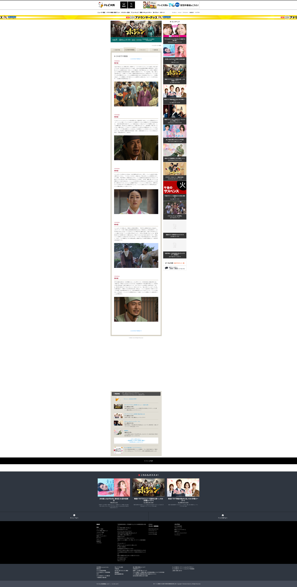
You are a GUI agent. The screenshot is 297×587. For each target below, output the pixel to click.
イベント (179, 12)
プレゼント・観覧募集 (153, 526)
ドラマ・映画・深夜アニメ (102, 530)
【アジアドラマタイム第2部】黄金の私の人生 (134, 414)
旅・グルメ (99, 537)
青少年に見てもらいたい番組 (121, 570)
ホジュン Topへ (74, 518)
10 (139, 59)
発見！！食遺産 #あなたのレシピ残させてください (128, 555)
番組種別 (117, 572)
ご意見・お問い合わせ (177, 570)
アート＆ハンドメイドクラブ (180, 533)
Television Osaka (186, 583)
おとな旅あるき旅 (121, 559)
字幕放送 (117, 569)
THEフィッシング (121, 560)
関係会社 (99, 569)
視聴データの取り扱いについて (140, 570)
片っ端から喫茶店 (121, 547)
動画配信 (192, 12)
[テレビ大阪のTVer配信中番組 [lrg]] (171, 7)
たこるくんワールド (152, 532)
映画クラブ (177, 531)
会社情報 (103, 567)
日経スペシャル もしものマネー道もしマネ (127, 545)
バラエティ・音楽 (100, 532)
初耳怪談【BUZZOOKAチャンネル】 (125, 548)
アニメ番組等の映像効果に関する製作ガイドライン (144, 574)
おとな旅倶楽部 (178, 526)
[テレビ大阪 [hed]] (106, 5)
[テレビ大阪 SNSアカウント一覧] (174, 264)
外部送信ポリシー (137, 569)
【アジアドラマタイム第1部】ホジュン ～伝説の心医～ (136, 404)
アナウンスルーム (152, 530)
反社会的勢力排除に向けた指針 (140, 575)
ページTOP (149, 461)
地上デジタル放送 (119, 567)
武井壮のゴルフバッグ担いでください (125, 538)
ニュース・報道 (100, 529)
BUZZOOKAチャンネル (122, 529)
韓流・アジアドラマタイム (180, 529)
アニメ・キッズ (100, 534)
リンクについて (115, 584)
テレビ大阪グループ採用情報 (103, 572)
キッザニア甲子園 (152, 534)
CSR (98, 574)
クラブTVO (197, 12)
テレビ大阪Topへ (222, 518)
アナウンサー (185, 12)
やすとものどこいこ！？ (122, 557)
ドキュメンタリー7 (121, 543)
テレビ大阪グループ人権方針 (103, 575)
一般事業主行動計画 (101, 577)
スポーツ (99, 539)
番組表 (98, 524)
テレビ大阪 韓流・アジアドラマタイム (133, 447)
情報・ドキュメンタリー (102, 536)
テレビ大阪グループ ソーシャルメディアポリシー (183, 567)
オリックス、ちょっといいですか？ (124, 531)
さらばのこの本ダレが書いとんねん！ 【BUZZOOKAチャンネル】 (131, 550)
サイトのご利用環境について (103, 584)
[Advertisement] (136, 354)
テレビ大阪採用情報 (101, 570)
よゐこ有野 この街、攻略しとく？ (124, 534)
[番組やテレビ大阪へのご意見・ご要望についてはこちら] (174, 269)
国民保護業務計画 (119, 574)
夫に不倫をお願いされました (124, 528)
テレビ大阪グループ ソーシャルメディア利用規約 (183, 569)
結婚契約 (126, 430)
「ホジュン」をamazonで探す (130, 398)
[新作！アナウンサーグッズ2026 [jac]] (148, 17)
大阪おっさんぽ (120, 536)
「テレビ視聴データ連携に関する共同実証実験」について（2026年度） (149, 572)
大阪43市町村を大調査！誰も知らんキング (127, 533)
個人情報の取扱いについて (139, 567)
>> (141, 59)
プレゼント (174, 12)
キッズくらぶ (177, 534)
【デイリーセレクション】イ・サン (132, 421)
